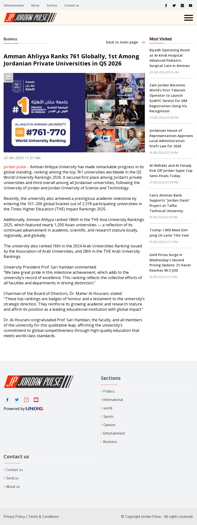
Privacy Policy (14, 516)
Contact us (71, 5)
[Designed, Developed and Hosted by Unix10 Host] (34, 408)
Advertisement (14, 5)
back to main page (122, 42)
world (107, 408)
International (113, 400)
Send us (52, 5)
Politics (109, 391)
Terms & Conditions (43, 516)
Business (10, 39)
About (35, 5)
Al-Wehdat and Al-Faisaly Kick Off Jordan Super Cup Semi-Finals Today (170, 170)
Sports (108, 416)
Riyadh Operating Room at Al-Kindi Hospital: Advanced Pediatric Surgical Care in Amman (169, 58)
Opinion (109, 425)
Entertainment (114, 433)
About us (13, 486)
